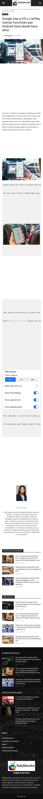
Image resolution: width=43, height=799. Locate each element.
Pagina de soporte (18, 321)
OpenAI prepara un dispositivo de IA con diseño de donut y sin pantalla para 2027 (28, 569)
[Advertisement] (21, 89)
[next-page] (6, 590)
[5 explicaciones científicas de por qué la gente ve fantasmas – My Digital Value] (8, 711)
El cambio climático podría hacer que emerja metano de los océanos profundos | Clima (27, 721)
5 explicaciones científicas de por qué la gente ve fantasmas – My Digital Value (27, 710)
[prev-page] (3, 590)
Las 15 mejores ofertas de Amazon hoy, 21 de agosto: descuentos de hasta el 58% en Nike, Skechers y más (27, 558)
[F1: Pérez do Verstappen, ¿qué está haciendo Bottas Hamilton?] (8, 700)
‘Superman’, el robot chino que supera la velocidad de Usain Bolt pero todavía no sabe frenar (28, 627)
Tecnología (5, 9)
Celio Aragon (8, 35)
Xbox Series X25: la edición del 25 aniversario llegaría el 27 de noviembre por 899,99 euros (28, 604)
